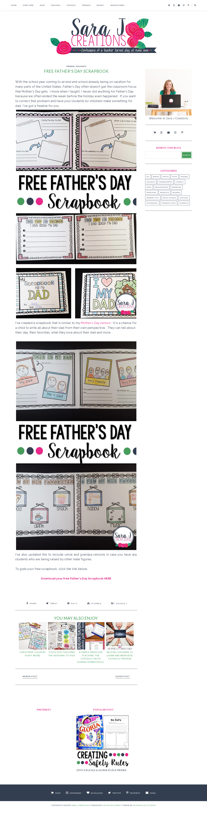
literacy (180, 182)
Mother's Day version (96, 323)
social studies (169, 198)
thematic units (169, 203)
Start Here (28, 5)
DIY (148, 176)
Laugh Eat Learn (111, 805)
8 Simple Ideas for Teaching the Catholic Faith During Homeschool (90, 657)
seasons (176, 192)
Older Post (122, 676)
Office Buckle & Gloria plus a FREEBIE (101, 770)
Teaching (55, 5)
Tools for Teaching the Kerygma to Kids (61, 654)
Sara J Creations (80, 805)
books (156, 176)
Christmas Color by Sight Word (33, 654)
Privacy (100, 5)
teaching (183, 198)
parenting (176, 187)
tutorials (184, 203)
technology (152, 203)
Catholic (71, 5)
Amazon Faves (117, 5)
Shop (42, 5)
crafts (165, 176)
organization (161, 187)
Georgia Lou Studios (144, 805)
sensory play (153, 198)
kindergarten (165, 182)
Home (14, 5)
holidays (81, 66)
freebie (70, 66)
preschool (152, 192)
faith (174, 176)
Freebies (86, 5)
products (164, 192)
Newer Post (30, 676)
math (149, 187)
